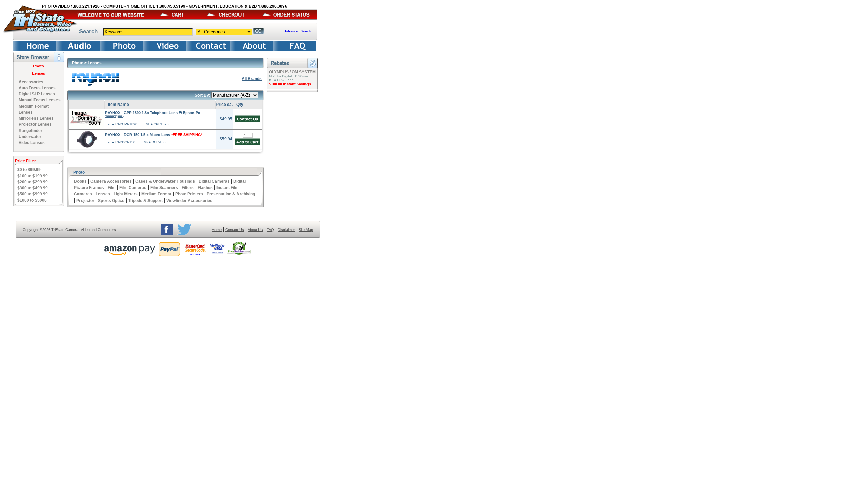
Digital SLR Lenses (37, 94)
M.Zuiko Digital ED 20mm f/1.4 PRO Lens (288, 78)
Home (217, 230)
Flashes (205, 187)
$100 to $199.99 (32, 175)
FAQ (270, 230)
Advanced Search (297, 31)
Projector (85, 200)
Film (112, 187)
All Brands (252, 78)
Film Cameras (132, 187)
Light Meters (126, 194)
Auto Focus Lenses (37, 88)
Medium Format (156, 194)
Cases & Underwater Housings (165, 181)
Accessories (31, 81)
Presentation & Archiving (231, 194)
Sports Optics (111, 200)
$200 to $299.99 (32, 182)
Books (80, 181)
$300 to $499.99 (32, 188)
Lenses (38, 73)
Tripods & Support (145, 200)
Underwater (30, 136)
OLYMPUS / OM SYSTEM (292, 72)
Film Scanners (164, 187)
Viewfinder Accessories (189, 200)
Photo (38, 66)
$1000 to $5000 (32, 200)
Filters (188, 187)
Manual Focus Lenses (40, 100)
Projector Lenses (35, 124)
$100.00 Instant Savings (290, 84)
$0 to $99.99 (29, 169)
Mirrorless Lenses (36, 118)
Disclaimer (286, 230)
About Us (255, 230)
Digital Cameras (214, 181)
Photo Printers (189, 194)
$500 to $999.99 (32, 194)
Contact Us (234, 230)
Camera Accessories (111, 181)
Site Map (306, 230)
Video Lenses (32, 142)
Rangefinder (30, 130)
